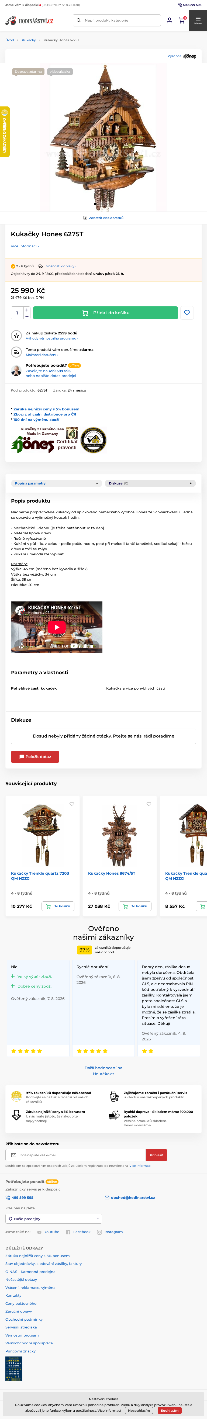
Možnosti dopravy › (61, 266)
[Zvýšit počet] (27, 310)
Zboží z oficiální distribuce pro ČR (44, 414)
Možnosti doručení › (42, 355)
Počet (17, 313)
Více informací (140, 1166)
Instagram (114, 1232)
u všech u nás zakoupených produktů (154, 1097)
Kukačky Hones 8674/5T (111, 873)
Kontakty (13, 1295)
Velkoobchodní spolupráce (29, 1343)
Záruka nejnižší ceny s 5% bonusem (46, 409)
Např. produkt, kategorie (106, 20)
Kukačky (29, 40)
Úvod (9, 40)
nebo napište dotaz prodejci (51, 375)
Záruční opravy (18, 1311)
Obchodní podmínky (24, 1319)
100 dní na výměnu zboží (36, 419)
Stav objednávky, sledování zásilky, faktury (43, 1263)
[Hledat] (79, 20)
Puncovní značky (20, 1351)
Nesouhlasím (139, 1410)
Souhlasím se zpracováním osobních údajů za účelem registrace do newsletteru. (78, 1166)
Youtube (51, 1232)
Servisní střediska (21, 1327)
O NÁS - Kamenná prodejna (30, 1271)
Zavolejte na (48, 371)
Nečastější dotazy (21, 1279)
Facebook (82, 1232)
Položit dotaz (38, 756)
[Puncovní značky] (13, 1368)
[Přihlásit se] (169, 20)
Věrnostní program (22, 1335)
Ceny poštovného (20, 1303)
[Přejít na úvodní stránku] (29, 20)
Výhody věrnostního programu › (52, 338)
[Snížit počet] (27, 316)
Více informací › (25, 246)
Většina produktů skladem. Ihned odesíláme (145, 1123)
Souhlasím (170, 1410)
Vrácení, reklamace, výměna (30, 1287)
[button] (198, 20)
